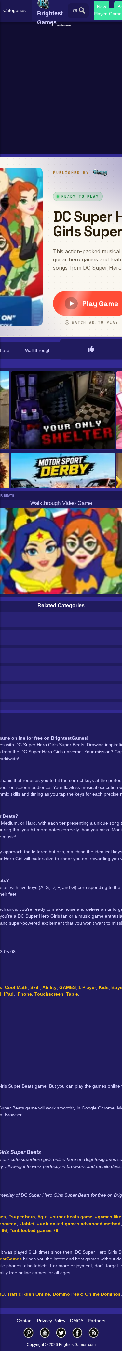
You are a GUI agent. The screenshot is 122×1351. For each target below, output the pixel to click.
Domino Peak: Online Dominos (87, 1294)
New (101, 6)
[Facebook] (77, 1332)
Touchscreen (48, 994)
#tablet (26, 1223)
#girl (42, 1216)
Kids (104, 987)
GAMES (67, 987)
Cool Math (16, 987)
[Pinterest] (28, 1332)
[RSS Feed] (94, 1332)
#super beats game (71, 1216)
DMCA (76, 1320)
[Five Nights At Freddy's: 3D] (63, 410)
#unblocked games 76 (33, 1230)
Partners (96, 1320)
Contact (25, 1320)
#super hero (21, 1216)
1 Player (87, 987)
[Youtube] (45, 1332)
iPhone (24, 994)
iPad (9, 994)
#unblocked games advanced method (79, 1223)
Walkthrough (38, 350)
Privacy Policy (51, 1320)
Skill (35, 987)
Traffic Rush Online (28, 1294)
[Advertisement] (61, 89)
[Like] (91, 349)
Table (72, 994)
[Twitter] (61, 1332)
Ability (49, 987)
